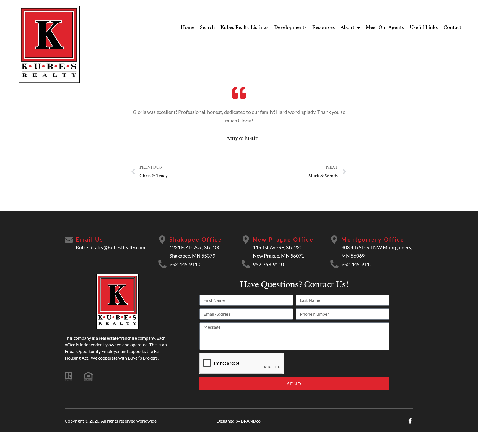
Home (187, 27)
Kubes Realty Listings (244, 27)
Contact (452, 27)
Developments (290, 27)
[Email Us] (69, 239)
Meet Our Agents (385, 27)
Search (207, 27)
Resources (323, 27)
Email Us (89, 239)
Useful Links (424, 27)
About (347, 27)
